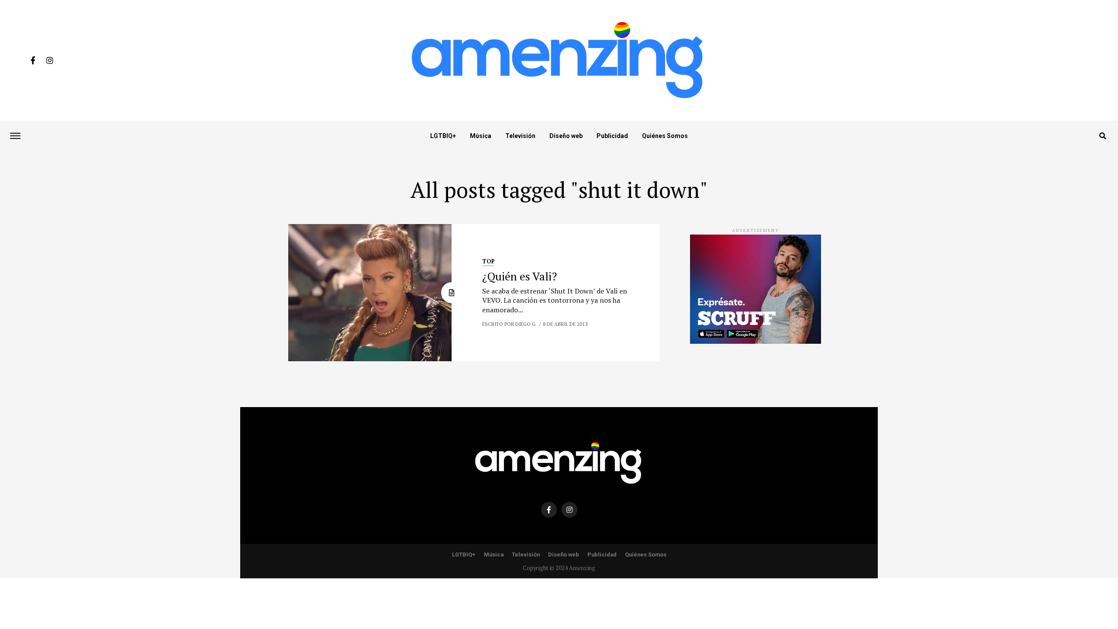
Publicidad (612, 135)
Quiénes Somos (665, 135)
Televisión (520, 135)
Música (480, 135)
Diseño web (566, 135)
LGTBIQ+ (443, 135)
